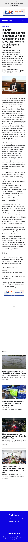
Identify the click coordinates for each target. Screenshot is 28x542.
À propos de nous (21, 519)
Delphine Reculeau (12, 69)
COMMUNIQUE (5, 26)
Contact (12, 519)
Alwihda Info (7, 20)
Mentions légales (14, 521)
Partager (22, 70)
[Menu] (25, 20)
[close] (26, 3)
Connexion (5, 519)
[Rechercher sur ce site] (23, 20)
